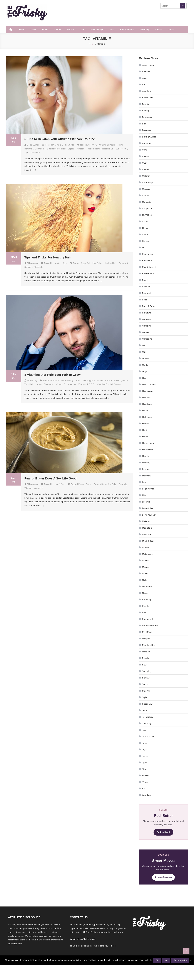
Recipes (146, 638)
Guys (144, 371)
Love (82, 29)
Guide (145, 365)
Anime (145, 78)
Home (21, 29)
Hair (144, 378)
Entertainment (127, 29)
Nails (144, 580)
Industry (146, 462)
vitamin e (35, 152)
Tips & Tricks (148, 736)
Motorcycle (147, 554)
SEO (144, 664)
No (166, 960)
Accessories (148, 65)
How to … (147, 456)
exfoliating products (56, 148)
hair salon (97, 263)
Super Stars (148, 704)
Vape (144, 769)
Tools (144, 743)
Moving (145, 567)
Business (146, 130)
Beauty (145, 104)
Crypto (145, 228)
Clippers (146, 189)
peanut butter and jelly (105, 484)
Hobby (145, 430)
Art (143, 84)
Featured (146, 293)
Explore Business (163, 877)
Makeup (146, 521)
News (33, 29)
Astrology (146, 91)
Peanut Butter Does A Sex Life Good (50, 478)
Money (145, 547)
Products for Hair (150, 625)
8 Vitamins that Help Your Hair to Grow (52, 374)
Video (145, 782)
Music (145, 573)
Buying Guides (149, 137)
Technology (147, 717)
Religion (146, 651)
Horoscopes (148, 443)
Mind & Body (61, 145)
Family (145, 280)
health (39, 384)
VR (143, 788)
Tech (144, 710)
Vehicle (145, 775)
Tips (144, 730)
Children (146, 176)
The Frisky (32, 380)
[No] (190, 960)
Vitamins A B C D (86, 384)
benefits (28, 148)
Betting (145, 110)
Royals (158, 29)
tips (26, 152)
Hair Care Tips (149, 384)
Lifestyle (146, 502)
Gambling (146, 326)
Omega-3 (123, 263)
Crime (145, 221)
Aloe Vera (92, 145)
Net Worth (147, 586)
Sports (145, 684)
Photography (148, 619)
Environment (148, 273)
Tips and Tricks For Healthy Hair (47, 257)
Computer (147, 202)
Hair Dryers (147, 391)
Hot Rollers (147, 449)
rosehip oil (107, 148)
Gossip (145, 358)
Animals (146, 71)
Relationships (96, 29)
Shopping (146, 671)
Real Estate (147, 632)
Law (144, 482)
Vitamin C (49, 384)
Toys (144, 749)
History (145, 423)
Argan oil (85, 263)
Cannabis (146, 143)
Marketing (147, 528)
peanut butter (85, 484)
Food (144, 299)
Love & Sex (59, 484)
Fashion (146, 286)
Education (147, 260)
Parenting (144, 29)
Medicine (146, 534)
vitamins (72, 384)
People (145, 606)
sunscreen (121, 148)
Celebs (57, 29)
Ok (157, 960)
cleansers (39, 148)
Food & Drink (148, 306)
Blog (144, 123)
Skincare (146, 678)
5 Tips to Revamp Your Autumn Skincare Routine (59, 139)
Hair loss (146, 397)
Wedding (146, 795)
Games (145, 332)
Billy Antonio (32, 263)
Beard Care (147, 97)
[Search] (182, 5)
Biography (147, 117)
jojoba (71, 148)
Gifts (144, 345)
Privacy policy (180, 960)
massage (81, 148)
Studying (146, 691)
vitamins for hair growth (109, 384)
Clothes (145, 195)
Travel (171, 29)
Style (111, 29)
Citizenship (147, 182)
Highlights (147, 417)
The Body (146, 723)
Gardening (147, 339)
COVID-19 (147, 215)
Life (144, 495)
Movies (70, 29)
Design (145, 241)
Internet (146, 469)
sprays (27, 267)
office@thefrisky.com (86, 939)
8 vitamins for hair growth (107, 380)
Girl (144, 352)
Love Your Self (149, 515)
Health (45, 29)
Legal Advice (148, 489)
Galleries (146, 319)
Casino (145, 156)
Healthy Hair (110, 263)
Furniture (146, 313)
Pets (144, 612)
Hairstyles (147, 404)
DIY (144, 247)
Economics (147, 254)
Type (144, 762)
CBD (144, 163)
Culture (145, 234)
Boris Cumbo (33, 145)
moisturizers (94, 148)
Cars (144, 150)
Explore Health (163, 832)
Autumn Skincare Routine (111, 145)
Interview (146, 475)
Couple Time (148, 208)
